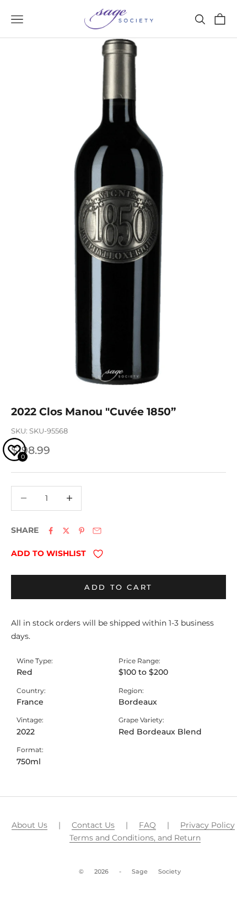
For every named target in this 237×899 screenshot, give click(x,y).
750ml (29, 761)
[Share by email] (97, 530)
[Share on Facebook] (50, 530)
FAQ (147, 825)
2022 (26, 732)
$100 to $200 (143, 672)
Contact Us (93, 825)
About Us (29, 825)
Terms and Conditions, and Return (135, 838)
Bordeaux (137, 702)
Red (25, 672)
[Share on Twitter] (66, 530)
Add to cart (118, 587)
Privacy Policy (207, 825)
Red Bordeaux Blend (160, 732)
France (30, 702)
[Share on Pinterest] (81, 530)
